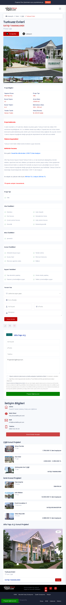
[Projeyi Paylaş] (5, 326)
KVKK (15, 594)
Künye (41, 601)
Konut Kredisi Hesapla (33, 434)
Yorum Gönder (11, 319)
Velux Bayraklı (20, 514)
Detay (58, 580)
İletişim (49, 594)
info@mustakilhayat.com (16, 422)
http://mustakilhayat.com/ (16, 415)
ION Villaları (19, 493)
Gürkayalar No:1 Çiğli (22, 467)
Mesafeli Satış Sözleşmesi (26, 594)
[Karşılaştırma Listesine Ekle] (10, 326)
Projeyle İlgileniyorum (33, 394)
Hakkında (52, 601)
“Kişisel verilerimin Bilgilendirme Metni (15, 383)
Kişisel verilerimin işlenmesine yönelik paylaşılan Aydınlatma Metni (28, 376)
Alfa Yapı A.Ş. (20, 335)
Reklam (59, 601)
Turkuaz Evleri (10, 572)
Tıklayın (48, 2)
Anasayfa (10, 16)
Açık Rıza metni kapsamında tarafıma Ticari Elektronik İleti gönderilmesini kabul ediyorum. (30, 380)
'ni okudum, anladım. (33, 376)
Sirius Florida (19, 446)
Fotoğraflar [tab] (12, 34)
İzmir (17, 16)
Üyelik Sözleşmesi (40, 594)
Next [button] (60, 78)
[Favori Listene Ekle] (14, 326)
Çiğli (22, 16)
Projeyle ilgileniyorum (10, 601)
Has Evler (18, 457)
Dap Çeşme (19, 482)
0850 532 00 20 (14, 429)
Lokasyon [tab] (29, 34)
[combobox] (35, 293)
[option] (33, 56)
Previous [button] (4, 78)
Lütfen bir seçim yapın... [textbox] (15, 293)
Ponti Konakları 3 (21, 503)
